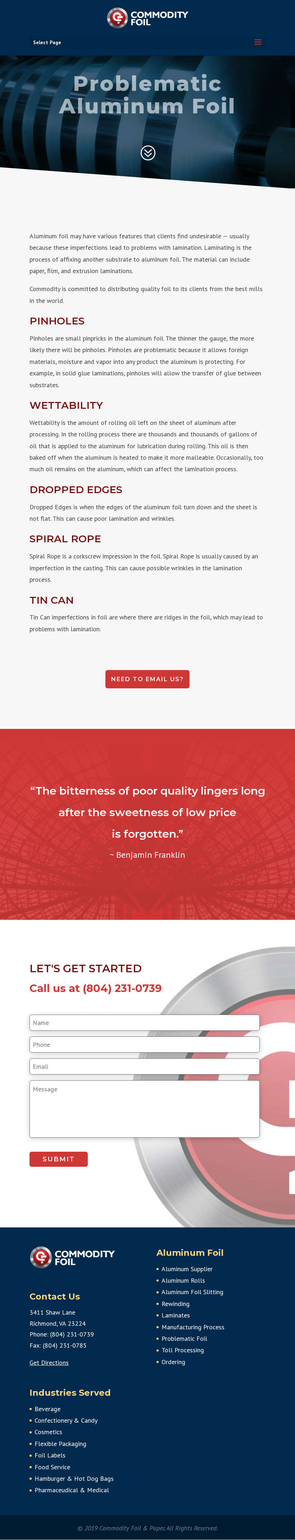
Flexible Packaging (60, 1444)
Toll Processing (183, 1350)
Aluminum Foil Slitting (192, 1292)
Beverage (47, 1409)
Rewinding (176, 1304)
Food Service (52, 1467)
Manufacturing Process (193, 1327)
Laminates (176, 1315)
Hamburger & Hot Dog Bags (74, 1478)
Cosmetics (48, 1432)
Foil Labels (50, 1455)
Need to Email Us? (147, 679)
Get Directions (49, 1362)
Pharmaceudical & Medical (72, 1490)
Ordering (173, 1362)
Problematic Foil (184, 1338)
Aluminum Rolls (183, 1280)
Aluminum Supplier (187, 1269)
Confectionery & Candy (66, 1420)
